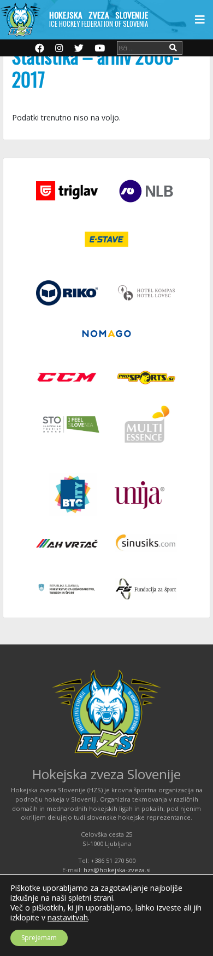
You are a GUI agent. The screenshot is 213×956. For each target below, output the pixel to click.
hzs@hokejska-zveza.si (117, 870)
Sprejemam (39, 937)
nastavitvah (68, 918)
